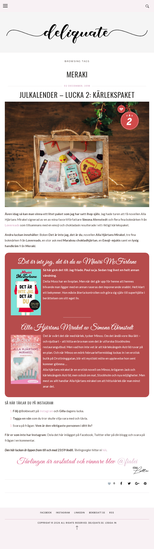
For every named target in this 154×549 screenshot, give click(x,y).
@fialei (127, 462)
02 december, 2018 (77, 86)
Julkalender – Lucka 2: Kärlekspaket (77, 94)
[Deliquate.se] (77, 33)
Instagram (46, 411)
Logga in (111, 522)
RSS (111, 512)
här (104, 450)
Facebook (46, 512)
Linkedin (79, 512)
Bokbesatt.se (97, 512)
